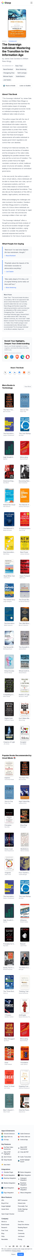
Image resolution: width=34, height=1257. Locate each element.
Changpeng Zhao (8, 73)
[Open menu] (31, 3)
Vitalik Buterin (20, 76)
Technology (12, 41)
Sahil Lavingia (21, 73)
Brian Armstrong (21, 69)
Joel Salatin (7, 80)
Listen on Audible (25, 85)
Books (4, 41)
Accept (20, 1254)
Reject (13, 1254)
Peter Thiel (18, 66)
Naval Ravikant (8, 69)
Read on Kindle (10, 85)
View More (27, 386)
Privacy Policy (16, 1250)
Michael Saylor (8, 76)
